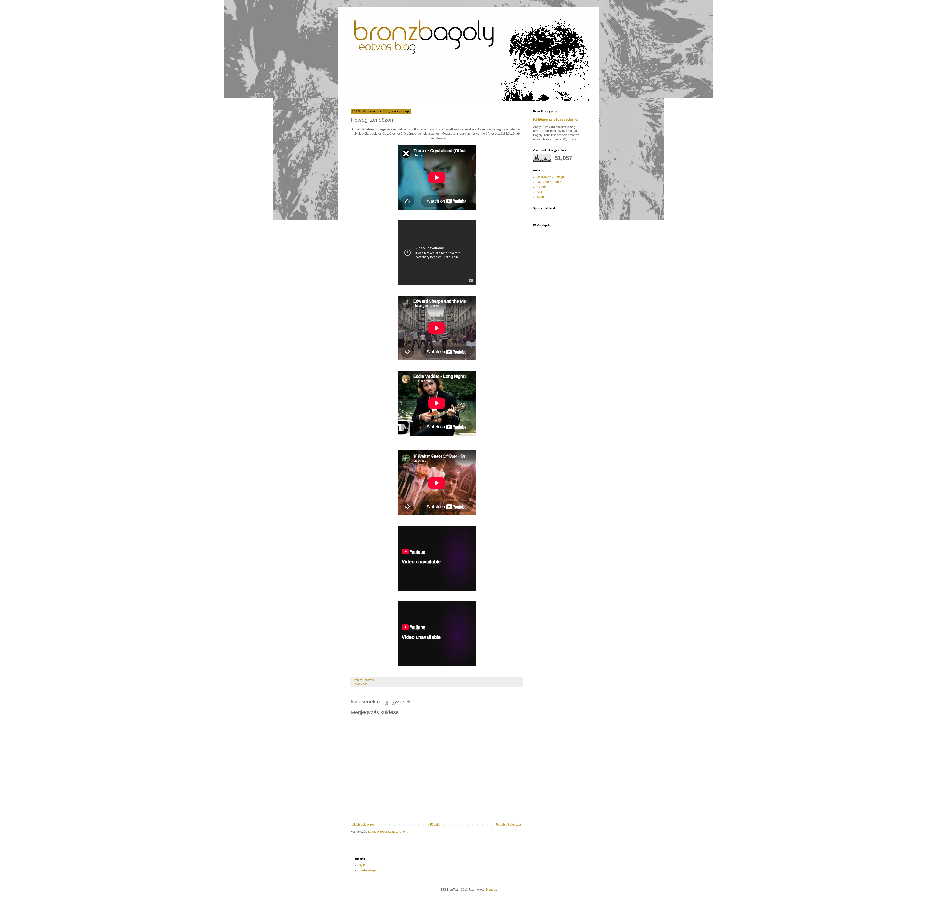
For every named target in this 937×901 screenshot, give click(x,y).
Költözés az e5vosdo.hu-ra (555, 119)
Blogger (491, 889)
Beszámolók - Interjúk (551, 177)
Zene (364, 683)
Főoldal (435, 824)
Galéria (542, 187)
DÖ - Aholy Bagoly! (549, 182)
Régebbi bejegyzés (509, 824)
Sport (540, 197)
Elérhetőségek (368, 870)
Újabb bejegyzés (363, 824)
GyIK (362, 865)
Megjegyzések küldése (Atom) (388, 831)
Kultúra (541, 192)
